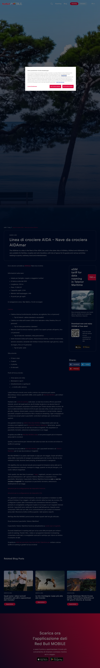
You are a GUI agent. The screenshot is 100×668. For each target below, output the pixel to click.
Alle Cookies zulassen (68, 86)
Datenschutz (64, 75)
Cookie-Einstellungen (32, 86)
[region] (50, 79)
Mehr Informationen (60, 82)
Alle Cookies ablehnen (55, 86)
